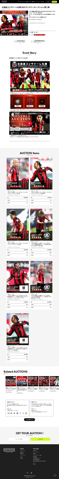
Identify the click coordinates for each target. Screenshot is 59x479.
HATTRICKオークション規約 (37, 455)
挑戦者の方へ (22, 453)
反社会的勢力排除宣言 (36, 459)
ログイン (21, 456)
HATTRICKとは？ (22, 450)
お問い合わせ (35, 450)
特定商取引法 (35, 456)
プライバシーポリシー (36, 452)
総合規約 (34, 453)
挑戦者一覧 (21, 452)
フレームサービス (22, 455)
